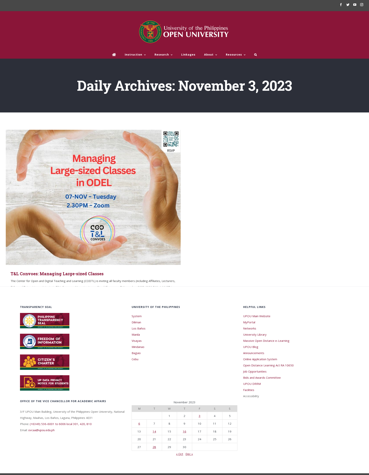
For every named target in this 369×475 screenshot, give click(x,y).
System (137, 316)
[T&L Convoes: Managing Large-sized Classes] (93, 197)
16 (184, 431)
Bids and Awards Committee (262, 377)
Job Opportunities (255, 371)
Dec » (189, 454)
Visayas (137, 341)
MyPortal (249, 322)
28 (154, 447)
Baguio (136, 353)
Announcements (253, 353)
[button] (255, 54)
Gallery (99, 197)
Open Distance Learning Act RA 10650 (268, 365)
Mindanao (138, 347)
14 (154, 431)
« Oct (179, 454)
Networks (249, 328)
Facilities (248, 390)
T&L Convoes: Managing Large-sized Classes (87, 197)
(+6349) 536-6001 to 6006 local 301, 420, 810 (61, 424)
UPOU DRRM (252, 384)
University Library (255, 334)
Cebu (135, 359)
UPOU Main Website (256, 316)
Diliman (136, 322)
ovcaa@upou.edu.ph (41, 430)
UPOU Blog (250, 347)
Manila (136, 334)
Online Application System (260, 359)
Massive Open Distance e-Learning (266, 341)
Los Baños (138, 328)
